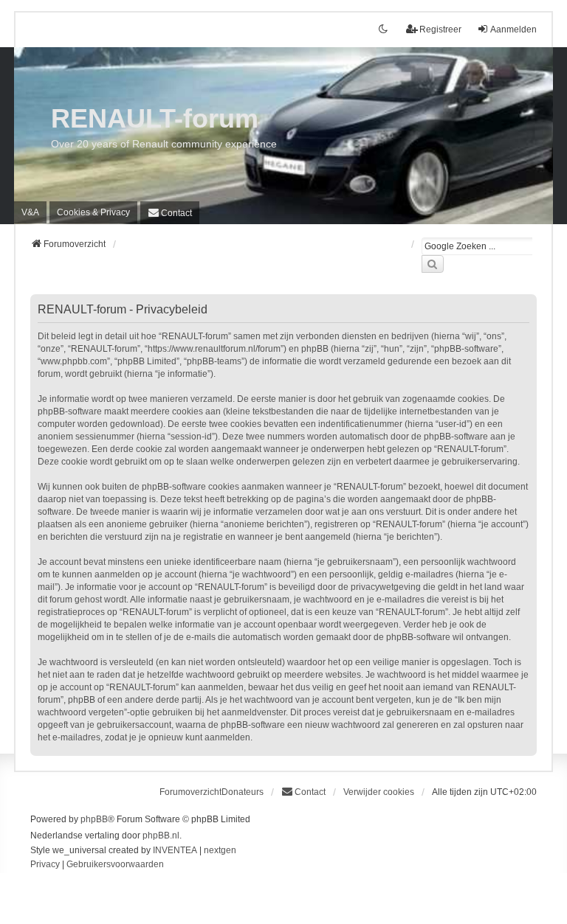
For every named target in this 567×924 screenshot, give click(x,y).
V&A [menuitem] (30, 212)
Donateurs (242, 792)
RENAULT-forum (154, 118)
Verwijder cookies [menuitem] (378, 792)
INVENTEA (175, 850)
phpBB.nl (160, 835)
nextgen (220, 850)
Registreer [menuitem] (440, 29)
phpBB (94, 819)
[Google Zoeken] (433, 264)
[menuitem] (93, 212)
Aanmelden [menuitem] (513, 29)
